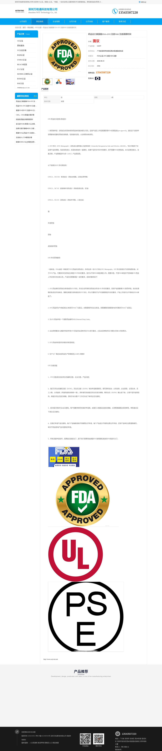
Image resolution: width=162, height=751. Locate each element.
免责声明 (41, 743)
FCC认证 (38, 27)
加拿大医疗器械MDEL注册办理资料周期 (26, 128)
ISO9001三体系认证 (24, 74)
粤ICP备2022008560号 (43, 736)
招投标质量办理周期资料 (24, 119)
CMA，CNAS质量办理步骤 (25, 115)
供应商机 (39, 21)
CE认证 (20, 41)
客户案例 (105, 21)
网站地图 (56, 743)
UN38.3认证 (21, 60)
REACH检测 (22, 64)
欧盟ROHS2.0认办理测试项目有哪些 (26, 142)
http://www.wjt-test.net (51, 659)
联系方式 (122, 21)
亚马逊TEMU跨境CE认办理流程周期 (26, 124)
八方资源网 (33, 743)
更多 (35, 96)
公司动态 (89, 21)
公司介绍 (72, 21)
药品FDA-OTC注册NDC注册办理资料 (26, 106)
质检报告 (20, 46)
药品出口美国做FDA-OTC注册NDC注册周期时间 (26, 101)
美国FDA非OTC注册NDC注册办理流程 (26, 110)
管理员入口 (48, 743)
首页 (24, 27)
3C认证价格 (21, 50)
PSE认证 (20, 83)
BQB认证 (20, 55)
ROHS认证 (21, 79)
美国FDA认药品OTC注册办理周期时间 (26, 133)
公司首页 (23, 21)
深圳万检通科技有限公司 (58, 736)
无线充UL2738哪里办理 (24, 137)
